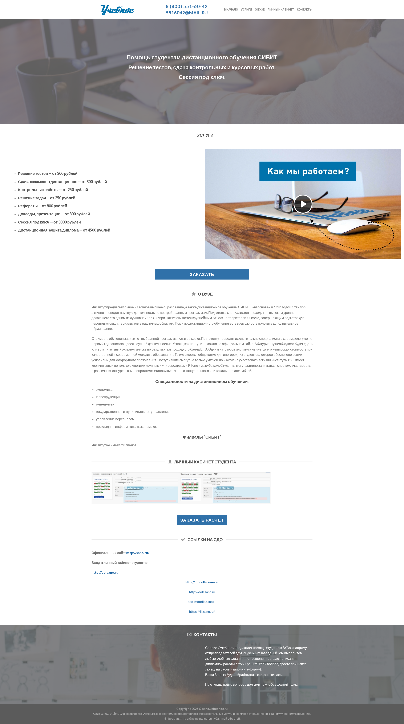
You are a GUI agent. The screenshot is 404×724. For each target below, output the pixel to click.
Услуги (246, 9)
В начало (231, 9)
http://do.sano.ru (105, 572)
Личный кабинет (281, 9)
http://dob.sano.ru (202, 592)
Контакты (304, 9)
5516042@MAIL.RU (187, 12)
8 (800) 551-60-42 (187, 6)
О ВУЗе (260, 9)
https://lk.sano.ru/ (202, 611)
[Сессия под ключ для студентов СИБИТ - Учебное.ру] (124, 9)
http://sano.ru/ (137, 553)
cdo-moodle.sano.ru (202, 602)
